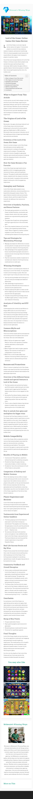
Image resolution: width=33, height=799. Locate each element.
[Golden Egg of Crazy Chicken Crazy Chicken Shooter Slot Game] (16, 707)
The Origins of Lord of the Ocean (14, 80)
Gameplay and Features (12, 81)
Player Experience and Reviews (14, 88)
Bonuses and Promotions (12, 85)
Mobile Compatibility (11, 86)
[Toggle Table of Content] (26, 76)
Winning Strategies (11, 83)
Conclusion (9, 90)
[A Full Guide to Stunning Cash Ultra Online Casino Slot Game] (16, 674)
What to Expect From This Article (14, 78)
